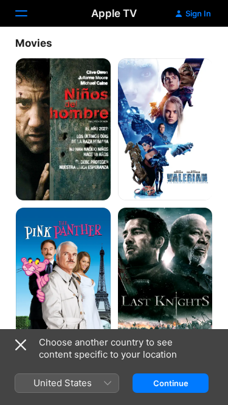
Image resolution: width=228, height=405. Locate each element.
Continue (170, 383)
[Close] (20, 344)
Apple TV (114, 13)
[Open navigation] (28, 13)
